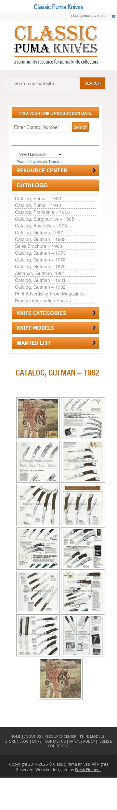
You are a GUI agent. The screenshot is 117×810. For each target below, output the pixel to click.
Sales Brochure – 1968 (38, 246)
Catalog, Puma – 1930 (38, 198)
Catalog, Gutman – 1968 (40, 239)
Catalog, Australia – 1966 (41, 225)
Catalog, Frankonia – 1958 (42, 212)
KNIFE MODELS (35, 327)
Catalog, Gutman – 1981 (40, 280)
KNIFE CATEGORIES (41, 313)
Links (36, 741)
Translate (55, 162)
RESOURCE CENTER (42, 170)
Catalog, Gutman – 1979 (40, 266)
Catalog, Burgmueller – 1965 (44, 218)
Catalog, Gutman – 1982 (40, 287)
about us (32, 736)
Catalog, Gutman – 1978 (40, 259)
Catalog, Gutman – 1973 (40, 252)
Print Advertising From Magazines (49, 293)
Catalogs (32, 185)
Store (10, 741)
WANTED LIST (34, 342)
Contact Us (55, 741)
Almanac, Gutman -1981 (40, 273)
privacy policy (82, 741)
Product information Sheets (43, 300)
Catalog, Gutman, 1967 (39, 232)
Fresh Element (88, 769)
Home (15, 736)
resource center (60, 736)
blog (25, 741)
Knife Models (92, 736)
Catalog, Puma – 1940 (38, 205)
